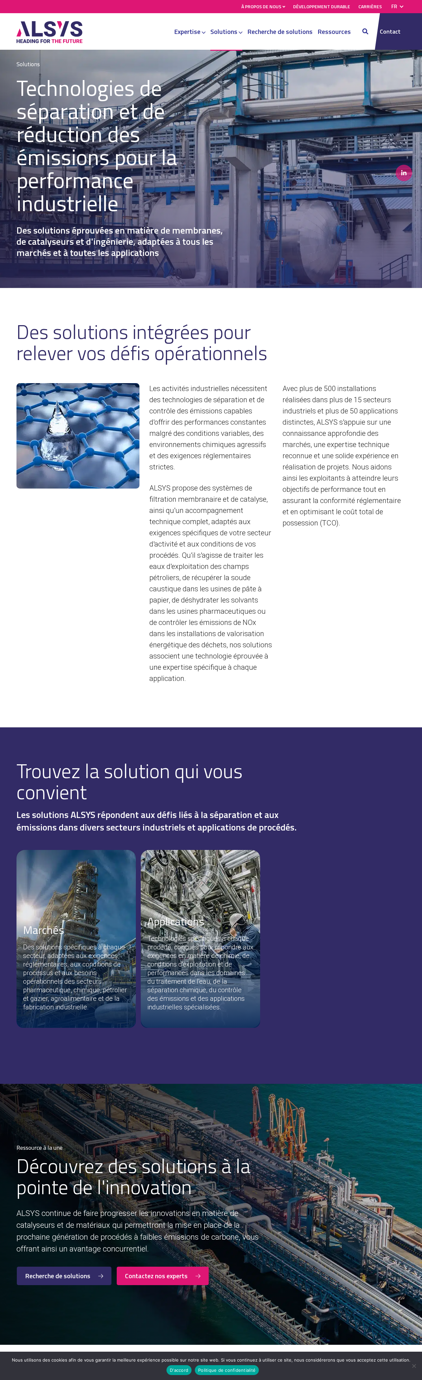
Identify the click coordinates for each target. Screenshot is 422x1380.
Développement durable (321, 6)
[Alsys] (49, 41)
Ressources (334, 31)
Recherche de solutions (280, 31)
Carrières (370, 6)
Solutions (224, 31)
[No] (413, 1366)
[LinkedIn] (404, 173)
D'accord (179, 1370)
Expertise (188, 31)
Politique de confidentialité (227, 1370)
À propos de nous (261, 6)
